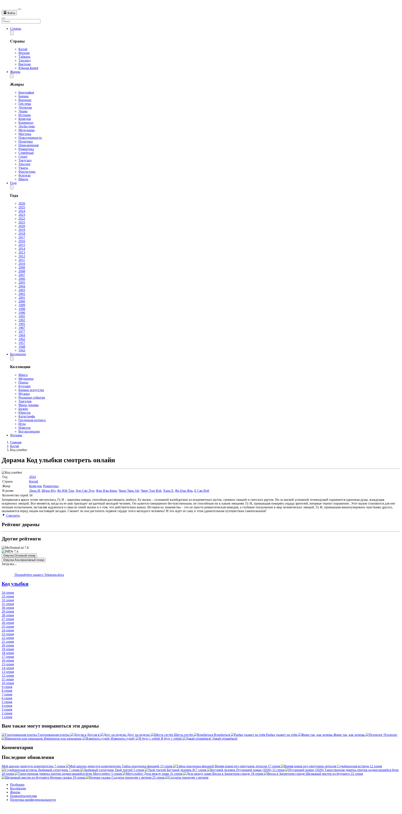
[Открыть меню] (3, 18)
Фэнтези (24, 175)
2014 (21, 248)
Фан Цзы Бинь (106, 490)
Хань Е (168, 490)
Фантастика (26, 171)
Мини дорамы (28, 405)
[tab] (201, 584)
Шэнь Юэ (48, 490)
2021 (21, 222)
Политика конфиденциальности (33, 799)
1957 (21, 343)
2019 (21, 230)
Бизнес (23, 409)
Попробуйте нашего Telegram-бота (39, 575)
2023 (21, 214)
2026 (21, 203)
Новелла (24, 427)
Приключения (28, 145)
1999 (21, 305)
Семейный (26, 153)
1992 (21, 320)
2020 (21, 226)
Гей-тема (24, 104)
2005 (21, 282)
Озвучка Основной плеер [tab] (19, 555)
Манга (23, 375)
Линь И (34, 490)
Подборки (17, 784)
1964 (21, 335)
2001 (21, 297)
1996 (21, 312)
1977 (21, 331)
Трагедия (24, 401)
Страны (15, 28)
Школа (23, 179)
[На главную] (10, 8)
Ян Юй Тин (65, 490)
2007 (21, 275)
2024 (21, 211)
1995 (21, 316)
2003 (21, 290)
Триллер (24, 164)
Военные (24, 100)
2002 (21, 294)
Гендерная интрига (32, 420)
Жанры (15, 71)
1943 (21, 350)
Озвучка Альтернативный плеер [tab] (23, 560)
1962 (21, 339)
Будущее (24, 386)
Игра (22, 424)
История (24, 115)
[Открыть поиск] (19, 9)
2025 (21, 207)
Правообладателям (23, 796)
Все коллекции (29, 431)
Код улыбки (15, 583)
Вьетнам (24, 64)
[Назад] (11, 33)
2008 (21, 271)
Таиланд (24, 60)
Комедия (24, 119)
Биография (26, 92)
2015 (21, 245)
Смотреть (12, 515)
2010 (21, 263)
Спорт (22, 156)
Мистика (24, 134)
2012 (21, 256)
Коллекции (18, 354)
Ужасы (23, 168)
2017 (21, 237)
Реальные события (31, 397)
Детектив (25, 107)
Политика (25, 141)
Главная (15, 442)
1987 (21, 328)
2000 (21, 301)
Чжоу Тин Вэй (151, 490)
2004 (21, 286)
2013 (21, 252)
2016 (21, 241)
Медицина (26, 378)
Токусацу (25, 160)
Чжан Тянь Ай (129, 490)
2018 (21, 233)
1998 (21, 309)
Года (13, 183)
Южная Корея (28, 68)
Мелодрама (26, 130)
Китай (22, 49)
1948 (21, 346)
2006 (21, 279)
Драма (22, 111)
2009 (21, 267)
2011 (21, 260)
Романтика (26, 149)
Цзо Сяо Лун (85, 490)
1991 (21, 324)
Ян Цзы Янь (184, 490)
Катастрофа (26, 416)
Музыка (24, 393)
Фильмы (16, 435)
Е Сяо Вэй (201, 490)
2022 (21, 218)
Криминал (25, 122)
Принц (23, 382)
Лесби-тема (26, 126)
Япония (24, 53)
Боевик (23, 96)
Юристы (24, 412)
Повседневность (30, 137)
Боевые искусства (31, 390)
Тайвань (24, 56)
